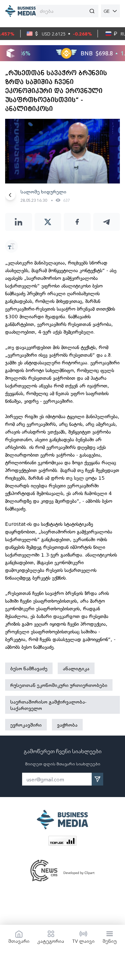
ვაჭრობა (67, 724)
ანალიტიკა (76, 668)
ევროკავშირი (26, 724)
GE (107, 11)
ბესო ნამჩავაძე (28, 668)
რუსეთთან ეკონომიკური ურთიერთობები (58, 685)
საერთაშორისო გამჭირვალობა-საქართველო (48, 704)
